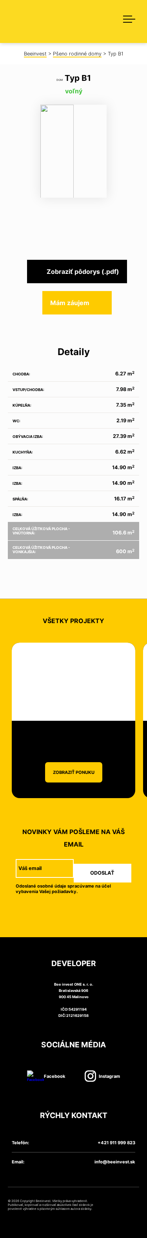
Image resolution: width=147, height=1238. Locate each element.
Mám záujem (69, 303)
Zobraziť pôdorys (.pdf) (83, 271)
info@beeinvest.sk (114, 1162)
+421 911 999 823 (116, 1142)
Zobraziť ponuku (73, 772)
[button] (125, 17)
